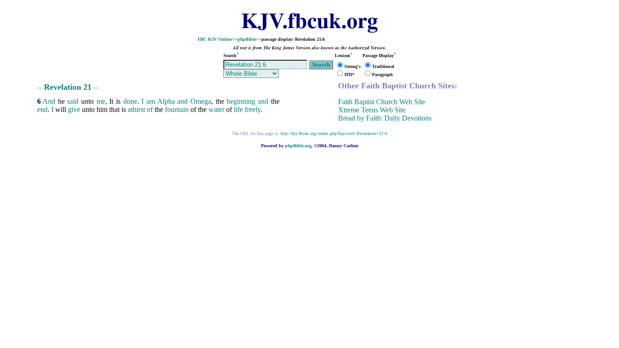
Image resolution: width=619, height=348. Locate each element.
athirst (136, 109)
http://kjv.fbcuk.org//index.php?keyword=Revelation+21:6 (333, 133)
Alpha (166, 101)
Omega (200, 101)
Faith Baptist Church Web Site (381, 102)
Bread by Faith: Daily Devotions (384, 118)
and (182, 101)
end (42, 109)
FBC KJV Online (215, 39)
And (49, 101)
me (101, 101)
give (74, 109)
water (216, 109)
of (150, 109)
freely (253, 109)
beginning (241, 101)
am (150, 101)
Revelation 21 (68, 87)
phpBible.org (298, 145)
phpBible (246, 39)
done (130, 101)
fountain (177, 109)
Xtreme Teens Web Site (372, 110)
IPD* (349, 74)
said (72, 101)
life (238, 109)
